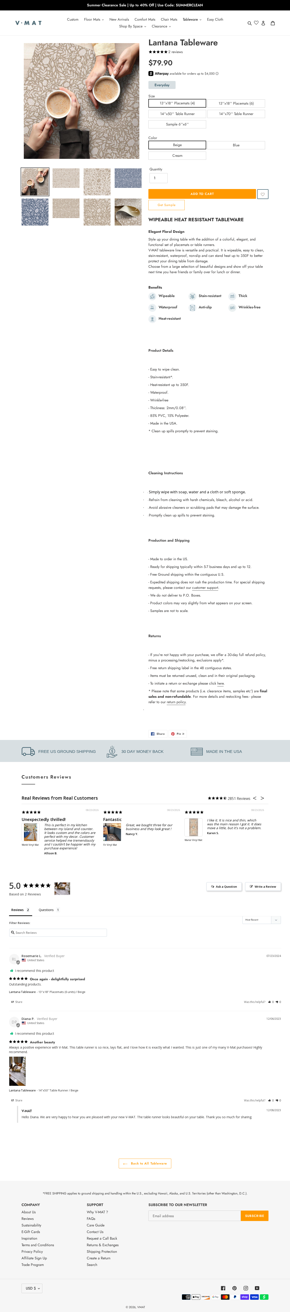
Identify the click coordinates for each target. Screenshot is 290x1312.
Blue (236, 145)
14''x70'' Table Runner (236, 113)
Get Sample (167, 205)
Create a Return (98, 1258)
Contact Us (95, 1231)
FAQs (91, 1218)
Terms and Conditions (38, 1245)
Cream (177, 155)
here (220, 683)
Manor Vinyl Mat (193, 840)
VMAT (141, 1307)
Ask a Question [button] (226, 886)
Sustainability (31, 1225)
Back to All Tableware (148, 1163)
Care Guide (95, 1225)
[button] (262, 194)
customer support (205, 587)
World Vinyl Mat (30, 845)
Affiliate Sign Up (34, 1258)
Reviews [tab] (17, 910)
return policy (176, 702)
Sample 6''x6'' (177, 124)
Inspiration (29, 1238)
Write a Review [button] (265, 886)
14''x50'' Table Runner (177, 113)
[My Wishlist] (256, 23)
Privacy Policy (32, 1251)
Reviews (28, 1218)
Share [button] (18, 1002)
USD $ (31, 1288)
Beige (177, 144)
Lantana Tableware (22, 992)
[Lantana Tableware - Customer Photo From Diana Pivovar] (62, 888)
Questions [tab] (46, 910)
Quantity (156, 169)
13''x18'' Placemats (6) (236, 103)
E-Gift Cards (31, 1231)
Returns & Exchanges (102, 1245)
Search (92, 1264)
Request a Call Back (102, 1238)
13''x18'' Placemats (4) (177, 103)
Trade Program (33, 1264)
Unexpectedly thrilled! (43, 819)
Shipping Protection (102, 1251)
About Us (29, 1212)
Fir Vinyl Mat (110, 845)
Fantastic (112, 819)
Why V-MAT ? (97, 1212)
